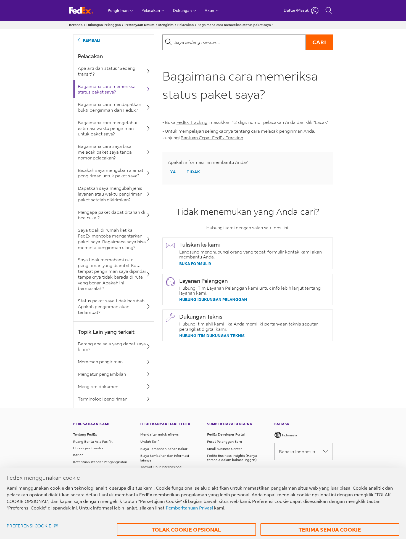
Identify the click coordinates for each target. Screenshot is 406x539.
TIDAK (193, 171)
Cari (319, 42)
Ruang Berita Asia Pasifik (93, 441)
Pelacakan (185, 25)
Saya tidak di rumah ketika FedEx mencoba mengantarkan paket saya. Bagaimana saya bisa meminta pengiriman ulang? (112, 238)
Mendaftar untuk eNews (159, 434)
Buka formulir (195, 264)
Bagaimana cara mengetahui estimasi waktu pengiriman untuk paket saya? (107, 128)
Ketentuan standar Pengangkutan (100, 462)
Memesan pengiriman (100, 361)
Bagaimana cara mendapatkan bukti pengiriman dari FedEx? (109, 107)
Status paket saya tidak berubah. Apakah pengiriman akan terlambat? (111, 306)
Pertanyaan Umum (139, 25)
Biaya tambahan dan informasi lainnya (164, 458)
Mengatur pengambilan (102, 374)
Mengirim (165, 25)
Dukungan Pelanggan (103, 25)
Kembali (91, 40)
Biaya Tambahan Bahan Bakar (164, 449)
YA (173, 171)
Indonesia (289, 435)
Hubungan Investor (88, 448)
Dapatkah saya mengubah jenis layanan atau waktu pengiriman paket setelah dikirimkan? (110, 193)
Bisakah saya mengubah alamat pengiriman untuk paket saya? (110, 173)
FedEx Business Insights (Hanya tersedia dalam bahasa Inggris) (232, 457)
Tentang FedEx (85, 434)
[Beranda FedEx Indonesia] (86, 10)
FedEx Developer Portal (226, 434)
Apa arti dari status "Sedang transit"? (106, 71)
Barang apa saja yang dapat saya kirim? (112, 346)
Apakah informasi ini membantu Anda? (208, 162)
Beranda (76, 25)
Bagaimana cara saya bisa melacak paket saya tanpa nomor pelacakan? (105, 152)
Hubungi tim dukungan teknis (212, 336)
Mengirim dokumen (98, 386)
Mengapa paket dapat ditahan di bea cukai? (111, 215)
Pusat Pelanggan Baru (224, 441)
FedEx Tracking (192, 122)
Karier (78, 455)
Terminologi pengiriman (102, 399)
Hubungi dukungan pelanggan (213, 299)
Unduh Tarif (149, 441)
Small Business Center (224, 449)
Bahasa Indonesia (297, 451)
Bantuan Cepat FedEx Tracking (212, 137)
